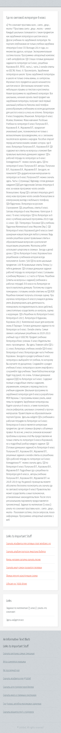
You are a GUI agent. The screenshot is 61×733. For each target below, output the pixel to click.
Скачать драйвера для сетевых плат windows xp (28, 543)
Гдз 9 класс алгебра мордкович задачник (22, 704)
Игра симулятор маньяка (14, 662)
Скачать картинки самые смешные (19, 653)
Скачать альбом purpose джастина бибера (26, 551)
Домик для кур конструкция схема (22, 576)
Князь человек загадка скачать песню (23, 559)
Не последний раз (11, 670)
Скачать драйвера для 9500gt (17, 678)
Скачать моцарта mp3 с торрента (18, 712)
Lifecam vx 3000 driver (16, 584)
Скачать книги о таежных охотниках (19, 695)
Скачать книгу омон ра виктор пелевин (24, 567)
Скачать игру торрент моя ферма (18, 687)
